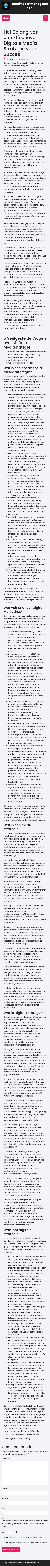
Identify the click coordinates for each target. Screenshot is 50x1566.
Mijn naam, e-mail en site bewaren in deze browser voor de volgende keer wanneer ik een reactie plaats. (25, 1523)
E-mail (5, 1498)
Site (3, 1508)
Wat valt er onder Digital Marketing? (24, 354)
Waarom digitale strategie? (20, 363)
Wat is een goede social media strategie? (27, 351)
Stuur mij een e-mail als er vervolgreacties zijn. (25, 1537)
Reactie (6, 1458)
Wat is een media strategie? (21, 357)
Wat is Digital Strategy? (19, 360)
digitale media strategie (20, 1438)
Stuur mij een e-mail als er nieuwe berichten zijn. (25, 1542)
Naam (5, 1488)
